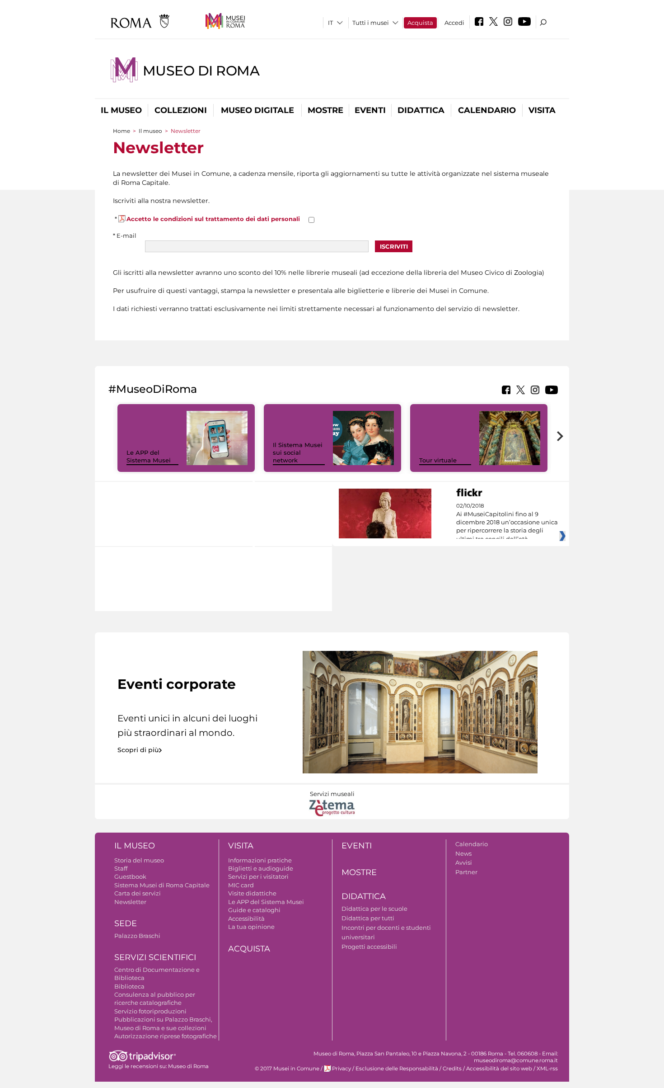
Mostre (325, 110)
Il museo (121, 110)
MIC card (241, 885)
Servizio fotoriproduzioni (150, 1011)
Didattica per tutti (367, 918)
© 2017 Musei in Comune (287, 1068)
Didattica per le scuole (374, 908)
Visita (542, 110)
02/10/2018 (507, 522)
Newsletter (130, 901)
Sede (125, 923)
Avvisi (463, 862)
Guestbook (130, 876)
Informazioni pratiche (260, 860)
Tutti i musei (370, 22)
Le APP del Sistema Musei (148, 456)
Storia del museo (139, 860)
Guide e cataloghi (254, 910)
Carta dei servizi (137, 893)
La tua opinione (251, 926)
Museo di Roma (201, 70)
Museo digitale (257, 110)
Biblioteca (129, 986)
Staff (120, 868)
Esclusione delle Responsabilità (396, 1068)
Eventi (370, 110)
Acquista (420, 22)
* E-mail (124, 235)
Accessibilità (246, 918)
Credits (452, 1068)
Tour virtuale (438, 460)
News (463, 853)
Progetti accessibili (369, 946)
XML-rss (547, 1068)
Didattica (420, 110)
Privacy (341, 1068)
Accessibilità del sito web (499, 1068)
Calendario (487, 110)
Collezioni (180, 110)
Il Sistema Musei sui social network (298, 452)
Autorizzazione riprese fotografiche (165, 1036)
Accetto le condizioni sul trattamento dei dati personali (213, 218)
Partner (466, 872)
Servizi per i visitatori (258, 876)
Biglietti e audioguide (260, 868)
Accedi (454, 22)
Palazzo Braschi (137, 935)
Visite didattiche (252, 893)
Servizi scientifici (155, 957)
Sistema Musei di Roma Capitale (162, 885)
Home (121, 130)
